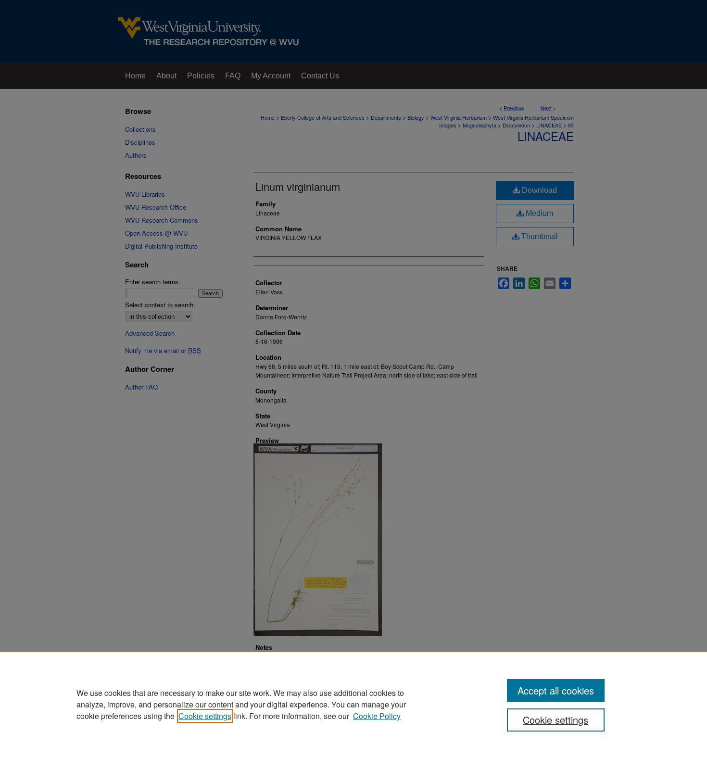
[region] (353, 704)
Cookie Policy (377, 715)
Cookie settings (204, 715)
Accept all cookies (556, 690)
